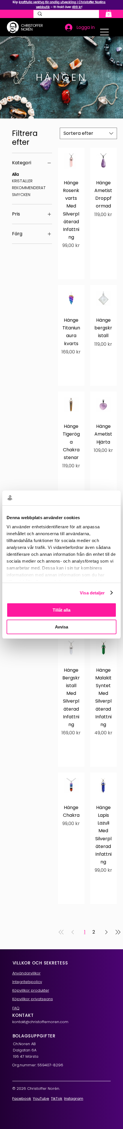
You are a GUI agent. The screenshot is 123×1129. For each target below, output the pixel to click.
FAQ (15, 1008)
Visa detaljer (92, 592)
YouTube (41, 1098)
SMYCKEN (21, 194)
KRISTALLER (22, 181)
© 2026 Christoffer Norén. (36, 1088)
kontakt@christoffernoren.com (40, 1022)
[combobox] (88, 133)
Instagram (73, 1098)
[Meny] (105, 32)
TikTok (56, 1098)
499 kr (77, 7)
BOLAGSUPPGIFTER (34, 1036)
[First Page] (61, 932)
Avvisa (61, 626)
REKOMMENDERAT (29, 188)
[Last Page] (117, 932)
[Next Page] (106, 932)
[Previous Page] (72, 932)
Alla (15, 174)
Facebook (21, 1098)
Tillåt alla (61, 610)
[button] (108, 13)
